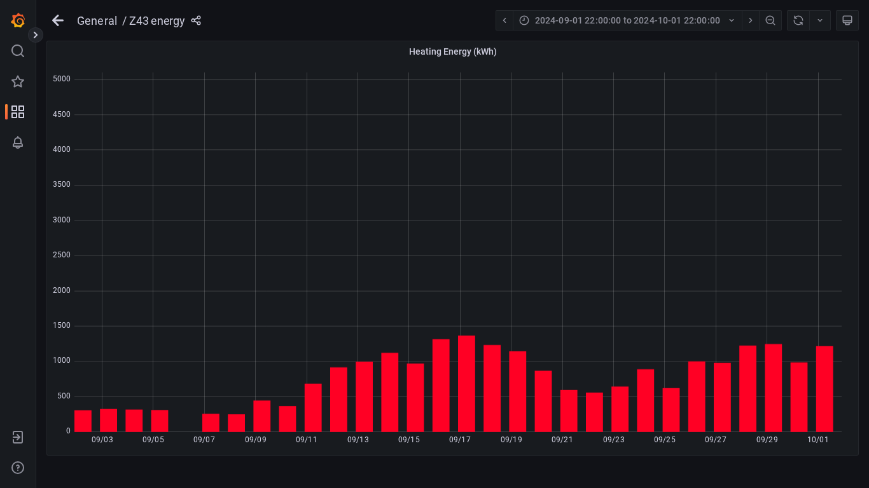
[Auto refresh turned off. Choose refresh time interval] (820, 20)
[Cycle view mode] (847, 20)
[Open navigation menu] (35, 35)
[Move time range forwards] (750, 20)
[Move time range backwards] (504, 20)
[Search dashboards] (18, 51)
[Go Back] (57, 20)
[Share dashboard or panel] (196, 20)
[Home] (18, 20)
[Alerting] (18, 142)
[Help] (18, 467)
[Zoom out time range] (770, 20)
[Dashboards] (18, 112)
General (97, 20)
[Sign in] (18, 437)
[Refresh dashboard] (798, 20)
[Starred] (18, 81)
